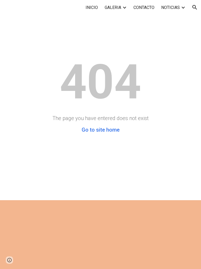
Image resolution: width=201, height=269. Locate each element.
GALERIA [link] (113, 7)
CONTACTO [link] (143, 7)
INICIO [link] (92, 7)
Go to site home (101, 130)
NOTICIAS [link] (170, 7)
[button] (194, 7)
